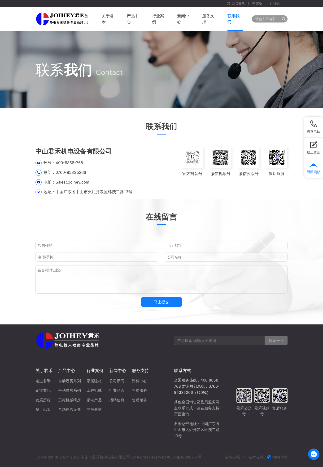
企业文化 (43, 390)
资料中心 (139, 380)
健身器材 (94, 409)
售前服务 (139, 390)
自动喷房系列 (69, 380)
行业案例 (95, 370)
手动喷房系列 (69, 390)
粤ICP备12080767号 (184, 457)
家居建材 (94, 380)
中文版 (257, 3)
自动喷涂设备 (69, 409)
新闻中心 (117, 370)
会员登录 (238, 3)
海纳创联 (280, 457)
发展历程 (43, 400)
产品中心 (66, 370)
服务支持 (140, 370)
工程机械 (94, 390)
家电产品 (94, 400)
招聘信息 (116, 400)
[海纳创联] (269, 457)
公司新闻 (116, 380)
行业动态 (116, 390)
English (275, 3)
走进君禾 (43, 380)
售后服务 (139, 400)
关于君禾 (43, 370)
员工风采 (43, 409)
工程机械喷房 (69, 400)
